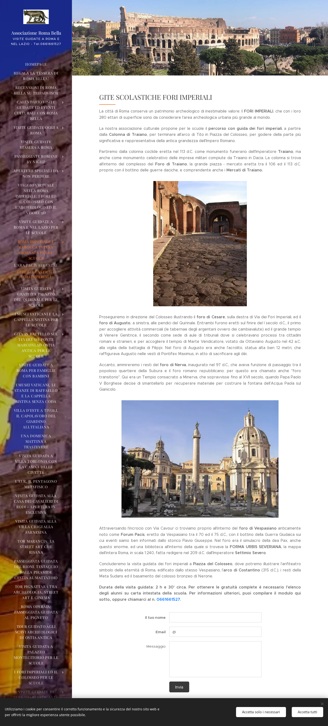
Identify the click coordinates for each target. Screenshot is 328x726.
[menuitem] (36, 64)
